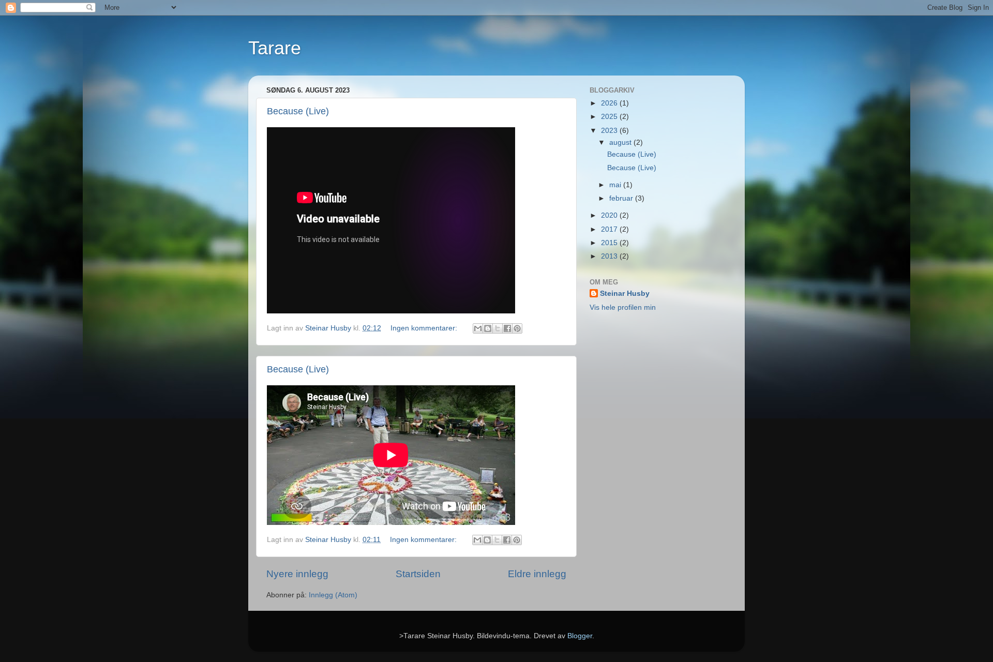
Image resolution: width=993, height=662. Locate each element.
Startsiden (418, 573)
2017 (610, 229)
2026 (610, 103)
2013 (610, 256)
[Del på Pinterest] (517, 328)
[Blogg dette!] (488, 328)
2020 (610, 215)
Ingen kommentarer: (424, 328)
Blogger (579, 636)
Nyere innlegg (297, 573)
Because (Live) (298, 111)
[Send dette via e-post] (478, 328)
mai (616, 185)
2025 (610, 117)
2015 (610, 243)
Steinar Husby (625, 293)
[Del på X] (497, 328)
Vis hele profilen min (623, 307)
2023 (610, 130)
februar (622, 198)
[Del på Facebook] (507, 328)
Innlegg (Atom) (333, 595)
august (621, 142)
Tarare (274, 47)
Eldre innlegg (537, 573)
